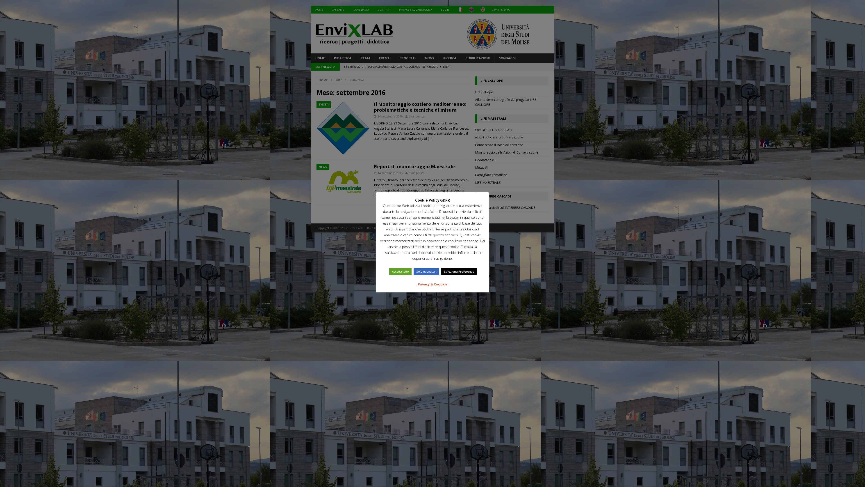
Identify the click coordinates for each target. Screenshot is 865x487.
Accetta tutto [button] (400, 271)
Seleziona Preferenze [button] (459, 271)
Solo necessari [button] (426, 271)
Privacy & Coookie (432, 284)
